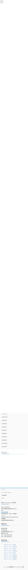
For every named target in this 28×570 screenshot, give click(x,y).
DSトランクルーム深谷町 (10, 559)
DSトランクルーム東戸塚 (10, 546)
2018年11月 (4, 413)
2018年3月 (4, 440)
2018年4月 (4, 436)
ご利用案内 (4, 495)
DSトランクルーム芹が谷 (10, 555)
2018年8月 (4, 423)
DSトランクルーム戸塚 (10, 544)
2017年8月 (4, 446)
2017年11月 (4, 443)
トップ (2, 489)
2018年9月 (4, 420)
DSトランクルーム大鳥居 (10, 550)
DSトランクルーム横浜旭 (10, 556)
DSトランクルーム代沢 (10, 553)
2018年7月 (4, 427)
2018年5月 (4, 433)
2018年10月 (5, 417)
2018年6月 (4, 430)
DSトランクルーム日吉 (10, 548)
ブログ (2, 498)
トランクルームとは (6, 492)
